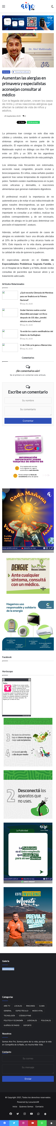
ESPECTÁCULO (22, 1011)
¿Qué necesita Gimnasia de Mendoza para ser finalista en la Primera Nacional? (36, 296)
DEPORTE (27, 1025)
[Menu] (3, 7)
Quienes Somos (26, 1106)
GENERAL (8, 1011)
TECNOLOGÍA (9, 1016)
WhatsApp (34, 122)
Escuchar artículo (22, 72)
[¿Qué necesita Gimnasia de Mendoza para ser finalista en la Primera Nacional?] (10, 295)
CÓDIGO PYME (25, 1016)
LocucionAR (33, 1102)
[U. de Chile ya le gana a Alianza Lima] (10, 347)
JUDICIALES (32, 1020)
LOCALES (18, 1006)
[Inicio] (28, 6)
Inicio (15, 1106)
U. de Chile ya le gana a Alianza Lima (36, 345)
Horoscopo (26, 715)
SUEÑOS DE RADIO (11, 1025)
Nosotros (6, 1033)
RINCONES (30, 1006)
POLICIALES (46, 1020)
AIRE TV (7, 1006)
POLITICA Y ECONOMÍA (13, 1020)
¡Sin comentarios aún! (28, 370)
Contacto (6, 1052)
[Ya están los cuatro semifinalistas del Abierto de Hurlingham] (10, 333)
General (6, 72)
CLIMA (42, 1006)
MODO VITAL (37, 1011)
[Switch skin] (52, 7)
